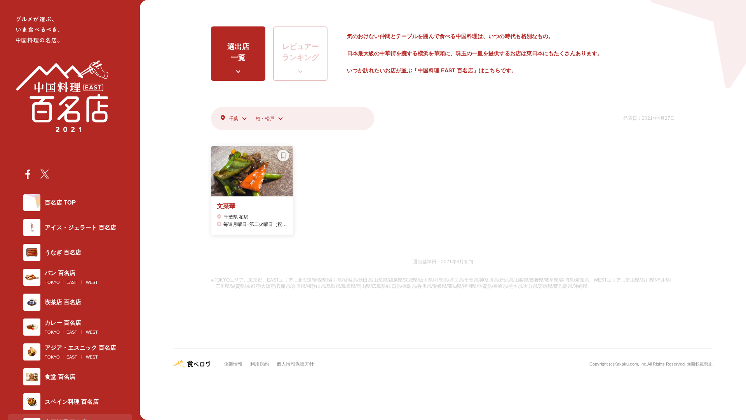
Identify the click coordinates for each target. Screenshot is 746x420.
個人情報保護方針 (295, 364)
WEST (92, 282)
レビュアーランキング (300, 52)
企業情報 (233, 364)
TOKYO (52, 282)
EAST (71, 282)
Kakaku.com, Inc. (630, 364)
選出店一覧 (238, 52)
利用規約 (259, 364)
